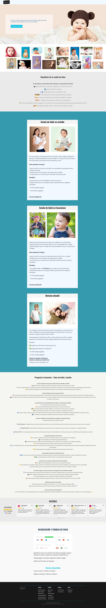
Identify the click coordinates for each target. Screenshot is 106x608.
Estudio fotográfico (41, 590)
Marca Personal (41, 593)
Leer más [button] (19, 515)
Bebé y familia (50, 590)
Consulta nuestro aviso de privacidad (53, 602)
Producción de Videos (42, 595)
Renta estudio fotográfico (70, 591)
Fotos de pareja (51, 598)
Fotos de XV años (61, 590)
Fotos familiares (51, 597)
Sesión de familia (51, 593)
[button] (105, 510)
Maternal (49, 591)
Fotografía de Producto (42, 598)
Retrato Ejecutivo (41, 591)
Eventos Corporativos (42, 597)
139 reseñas (10, 511)
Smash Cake (50, 595)
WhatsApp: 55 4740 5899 (16, 26)
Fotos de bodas (60, 591)
